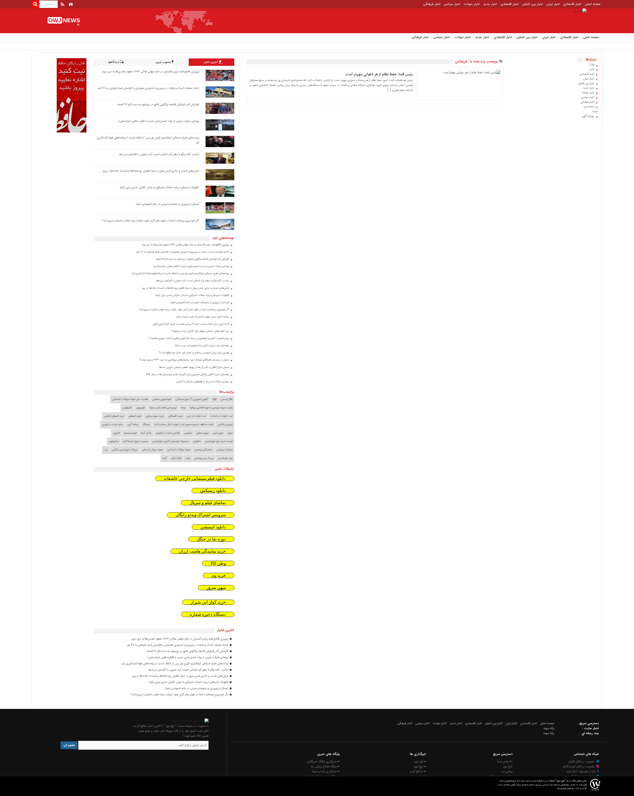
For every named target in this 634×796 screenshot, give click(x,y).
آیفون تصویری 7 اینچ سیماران (192, 399)
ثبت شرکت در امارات (222, 416)
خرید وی (218, 575)
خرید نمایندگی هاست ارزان (202, 551)
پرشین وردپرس (565, 788)
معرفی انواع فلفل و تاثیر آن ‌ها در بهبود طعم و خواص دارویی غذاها (194, 367)
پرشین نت (506, 771)
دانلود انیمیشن (213, 527)
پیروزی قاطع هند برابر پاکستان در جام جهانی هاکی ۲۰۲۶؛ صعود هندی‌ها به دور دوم (150, 71)
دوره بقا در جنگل (211, 539)
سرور (230, 433)
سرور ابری (218, 433)
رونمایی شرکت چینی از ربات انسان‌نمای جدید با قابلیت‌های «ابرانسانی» (158, 121)
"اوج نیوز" (560, 781)
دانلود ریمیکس (213, 490)
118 (591, 65)
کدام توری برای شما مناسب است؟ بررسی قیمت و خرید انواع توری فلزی (191, 324)
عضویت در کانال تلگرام (581, 761)
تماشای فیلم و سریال (207, 502)
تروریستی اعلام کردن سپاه (163, 408)
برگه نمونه (548, 728)
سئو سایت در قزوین (112, 424)
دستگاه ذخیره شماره (208, 614)
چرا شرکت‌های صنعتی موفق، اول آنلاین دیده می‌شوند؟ (200, 331)
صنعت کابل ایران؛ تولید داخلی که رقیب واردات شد (202, 317)
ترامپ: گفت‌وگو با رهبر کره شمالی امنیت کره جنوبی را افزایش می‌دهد (159, 154)
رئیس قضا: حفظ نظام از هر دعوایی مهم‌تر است (379, 74)
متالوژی (197, 441)
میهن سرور (216, 587)
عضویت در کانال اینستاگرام (579, 766)
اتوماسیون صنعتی (161, 399)
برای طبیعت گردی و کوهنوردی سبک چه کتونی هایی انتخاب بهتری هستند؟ (189, 338)
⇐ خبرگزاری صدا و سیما (326, 771)
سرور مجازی (202, 433)
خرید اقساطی (175, 416)
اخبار (591, 69)
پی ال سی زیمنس (203, 458)
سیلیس (188, 433)
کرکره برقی (176, 458)
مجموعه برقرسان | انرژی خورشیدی (170, 441)
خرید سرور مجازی (155, 416)
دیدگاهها (114, 62)
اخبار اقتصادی (572, 4)
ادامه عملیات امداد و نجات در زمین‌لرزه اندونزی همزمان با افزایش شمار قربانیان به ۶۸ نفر (148, 88)
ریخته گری (132, 424)
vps (214, 399)
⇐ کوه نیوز (420, 761)
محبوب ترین (164, 62)
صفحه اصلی (593, 4)
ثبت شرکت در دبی (196, 416)
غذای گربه (146, 433)
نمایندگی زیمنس (203, 450)
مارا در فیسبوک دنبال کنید (581, 771)
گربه (164, 458)
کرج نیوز (507, 766)
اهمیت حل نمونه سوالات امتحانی (130, 399)
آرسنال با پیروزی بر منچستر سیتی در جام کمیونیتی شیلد (167, 204)
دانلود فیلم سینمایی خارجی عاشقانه (195, 478)
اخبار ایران (553, 4)
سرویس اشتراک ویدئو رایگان (201, 515)
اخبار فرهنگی (431, 4)
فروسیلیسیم (130, 433)
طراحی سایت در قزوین (168, 433)
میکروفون (114, 441)
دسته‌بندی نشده (590, 109)
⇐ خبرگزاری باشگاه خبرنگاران (323, 761)
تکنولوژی (127, 408)
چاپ (187, 458)
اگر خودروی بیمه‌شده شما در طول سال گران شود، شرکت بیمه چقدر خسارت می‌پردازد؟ (150, 220)
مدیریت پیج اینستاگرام (135, 441)
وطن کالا (218, 563)
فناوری (116, 433)
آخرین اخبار (211, 62)
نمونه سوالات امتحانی (178, 450)
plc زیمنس (227, 399)
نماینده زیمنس (225, 450)
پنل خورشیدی (225, 458)
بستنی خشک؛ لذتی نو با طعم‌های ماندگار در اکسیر (203, 382)
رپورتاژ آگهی (588, 116)
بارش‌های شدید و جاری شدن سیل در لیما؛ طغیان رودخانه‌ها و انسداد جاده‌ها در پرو (151, 170)
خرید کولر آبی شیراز (208, 602)
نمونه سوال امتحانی (152, 450)
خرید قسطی (135, 416)
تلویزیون (140, 408)
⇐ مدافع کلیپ (417, 771)
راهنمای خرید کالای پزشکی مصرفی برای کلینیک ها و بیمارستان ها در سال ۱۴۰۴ (187, 374)
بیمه (183, 408)
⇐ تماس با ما (504, 761)
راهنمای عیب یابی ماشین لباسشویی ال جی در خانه (202, 345)
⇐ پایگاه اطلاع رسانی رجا (325, 766)
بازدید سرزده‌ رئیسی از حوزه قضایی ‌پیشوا (211, 408)
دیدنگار (146, 424)
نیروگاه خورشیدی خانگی (125, 450)
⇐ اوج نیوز (420, 766)
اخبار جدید (490, 4)
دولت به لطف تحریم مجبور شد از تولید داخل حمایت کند (183, 424)
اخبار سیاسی (452, 4)
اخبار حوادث (472, 4)
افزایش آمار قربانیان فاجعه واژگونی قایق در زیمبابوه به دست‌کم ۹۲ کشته (158, 104)
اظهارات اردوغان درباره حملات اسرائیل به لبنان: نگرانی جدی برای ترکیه (159, 187)
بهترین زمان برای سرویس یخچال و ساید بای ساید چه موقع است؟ (194, 353)
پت (106, 450)
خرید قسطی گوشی (114, 416)
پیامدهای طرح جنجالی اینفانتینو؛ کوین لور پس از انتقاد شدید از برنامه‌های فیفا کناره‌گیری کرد (180, 273)
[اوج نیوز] (190, 721)
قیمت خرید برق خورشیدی (219, 441)
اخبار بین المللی (532, 4)
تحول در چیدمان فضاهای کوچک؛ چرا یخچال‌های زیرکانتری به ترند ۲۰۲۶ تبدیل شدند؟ (184, 360)
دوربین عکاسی (225, 424)
